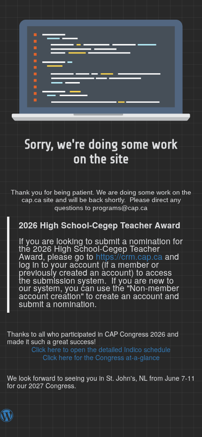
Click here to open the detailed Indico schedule (101, 349)
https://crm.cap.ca (129, 256)
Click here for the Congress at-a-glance (101, 357)
